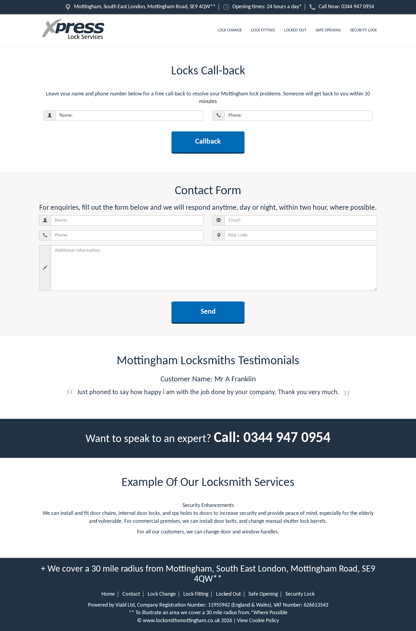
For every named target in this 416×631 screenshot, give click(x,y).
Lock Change (229, 30)
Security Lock (363, 30)
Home (108, 594)
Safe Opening (328, 30)
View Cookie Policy (258, 621)
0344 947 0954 (357, 7)
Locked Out (295, 30)
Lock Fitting (263, 30)
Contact (131, 594)
